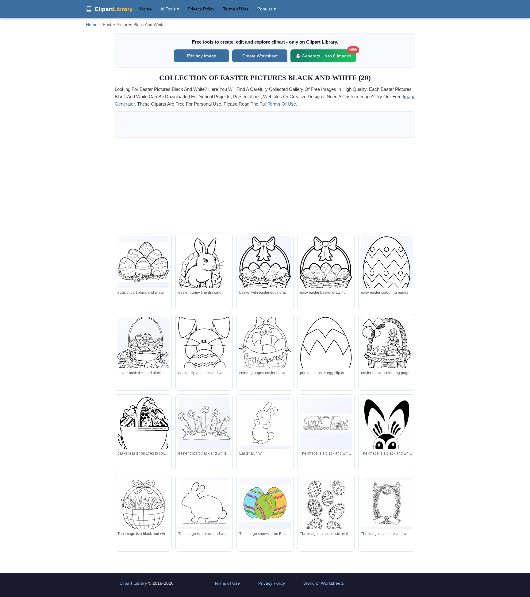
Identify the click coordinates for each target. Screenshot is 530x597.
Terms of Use (236, 8)
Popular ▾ (266, 8)
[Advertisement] (265, 186)
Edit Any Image (201, 55)
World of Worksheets (323, 583)
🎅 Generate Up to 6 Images (325, 53)
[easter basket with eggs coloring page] (143, 507)
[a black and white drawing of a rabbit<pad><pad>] (204, 503)
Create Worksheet (260, 55)
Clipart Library (133, 583)
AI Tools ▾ (169, 8)
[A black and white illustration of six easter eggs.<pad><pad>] (325, 507)
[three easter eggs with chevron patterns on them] (265, 503)
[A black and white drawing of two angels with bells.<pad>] (387, 503)
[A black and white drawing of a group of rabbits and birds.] (325, 422)
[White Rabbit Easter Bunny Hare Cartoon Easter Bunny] (265, 423)
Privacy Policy (201, 8)
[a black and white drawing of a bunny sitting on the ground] (387, 447)
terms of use (282, 104)
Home (146, 8)
